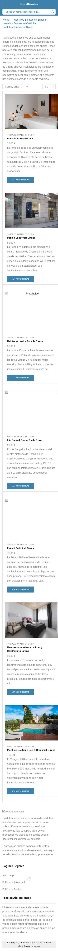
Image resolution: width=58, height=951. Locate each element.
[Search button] (52, 11)
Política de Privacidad (13, 882)
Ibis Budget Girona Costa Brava (24, 440)
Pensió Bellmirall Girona (20, 548)
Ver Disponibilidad (20, 180)
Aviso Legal (8, 875)
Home (6, 19)
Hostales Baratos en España (30, 19)
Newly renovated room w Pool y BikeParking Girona (24, 649)
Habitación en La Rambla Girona (25, 341)
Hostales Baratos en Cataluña (19, 23)
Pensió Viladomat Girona (21, 237)
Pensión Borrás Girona (20, 138)
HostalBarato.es (34, 942)
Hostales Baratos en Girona (20, 135)
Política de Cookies (12, 889)
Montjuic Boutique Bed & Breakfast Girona (31, 750)
